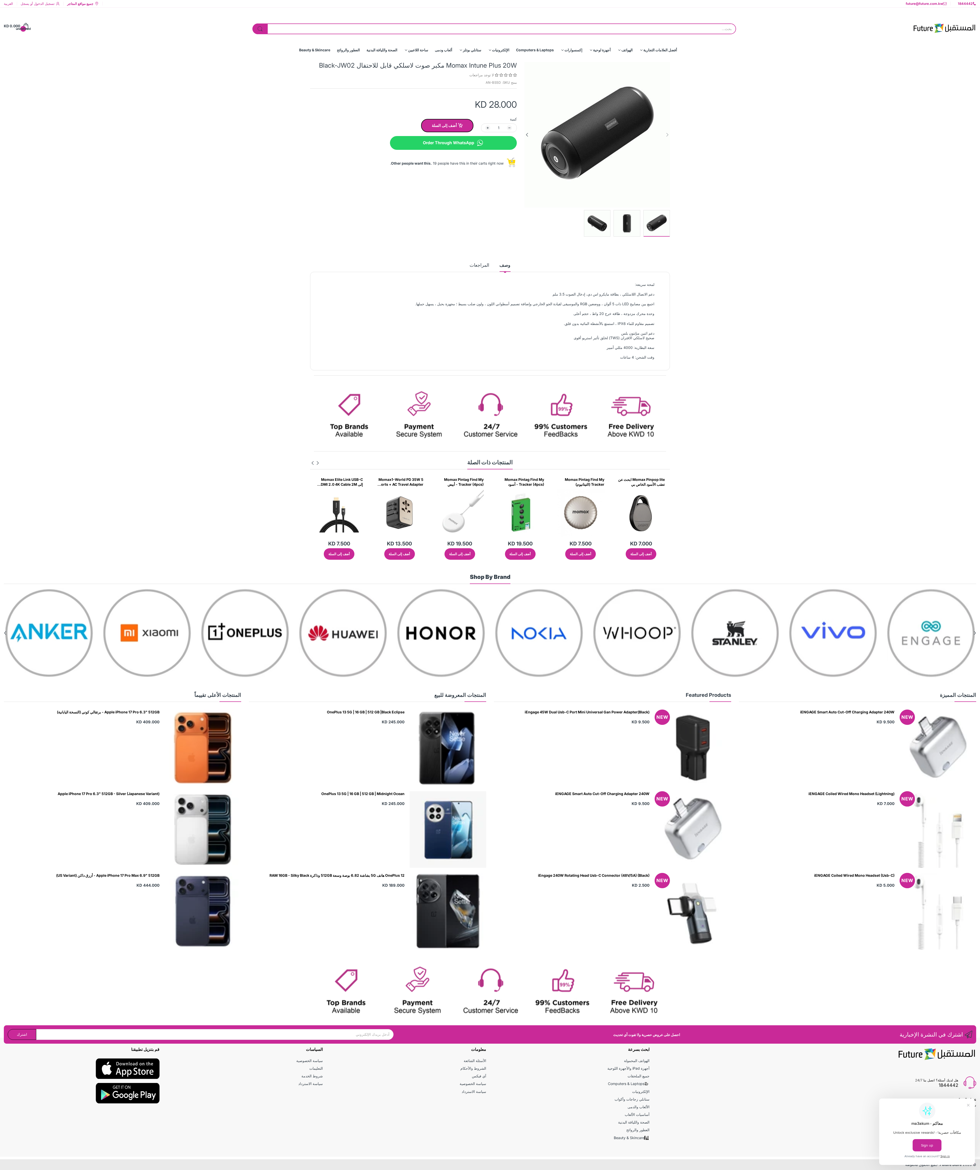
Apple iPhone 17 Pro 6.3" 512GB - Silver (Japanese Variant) (109, 793)
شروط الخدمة (312, 1076)
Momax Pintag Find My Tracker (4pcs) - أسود (645, 482)
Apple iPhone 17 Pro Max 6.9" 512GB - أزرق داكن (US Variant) (108, 875)
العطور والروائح (638, 1130)
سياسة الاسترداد (474, 1091)
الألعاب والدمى (639, 1107)
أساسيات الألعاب (637, 1114)
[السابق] (527, 135)
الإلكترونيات (641, 1091)
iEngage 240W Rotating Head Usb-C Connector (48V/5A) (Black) (594, 875)
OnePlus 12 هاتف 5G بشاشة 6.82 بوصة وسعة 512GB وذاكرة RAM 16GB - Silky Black (337, 875)
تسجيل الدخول (44, 4)
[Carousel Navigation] (315, 463)
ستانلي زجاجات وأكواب (632, 1099)
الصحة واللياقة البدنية (634, 1122)
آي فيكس (479, 1076)
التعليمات (316, 1068)
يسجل (25, 4)
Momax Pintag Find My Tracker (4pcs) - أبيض (584, 482)
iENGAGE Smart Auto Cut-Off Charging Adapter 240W (847, 712)
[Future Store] (944, 26)
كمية (513, 119)
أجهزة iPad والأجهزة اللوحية (628, 1068)
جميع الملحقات (639, 1076)
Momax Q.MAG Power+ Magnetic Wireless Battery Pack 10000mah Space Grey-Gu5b (340, 482)
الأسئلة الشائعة (475, 1060)
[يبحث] (260, 28)
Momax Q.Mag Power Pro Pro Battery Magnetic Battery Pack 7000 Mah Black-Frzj (401, 482)
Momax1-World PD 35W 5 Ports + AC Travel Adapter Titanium (521, 482)
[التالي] (667, 135)
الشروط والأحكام (473, 1068)
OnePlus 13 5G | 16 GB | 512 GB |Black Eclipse (366, 712)
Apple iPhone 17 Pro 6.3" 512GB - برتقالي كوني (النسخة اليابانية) (108, 712)
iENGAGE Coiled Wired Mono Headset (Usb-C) (854, 875)
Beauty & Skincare (629, 1138)
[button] (505, 75)
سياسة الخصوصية (473, 1083)
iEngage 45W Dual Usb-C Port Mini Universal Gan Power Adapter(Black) (587, 712)
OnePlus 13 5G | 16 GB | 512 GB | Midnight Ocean (363, 793)
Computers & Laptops (626, 1083)
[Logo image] (931, 633)
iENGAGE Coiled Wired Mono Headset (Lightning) (851, 793)
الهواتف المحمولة (637, 1060)
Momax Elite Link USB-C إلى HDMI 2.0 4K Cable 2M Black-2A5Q (461, 482)
